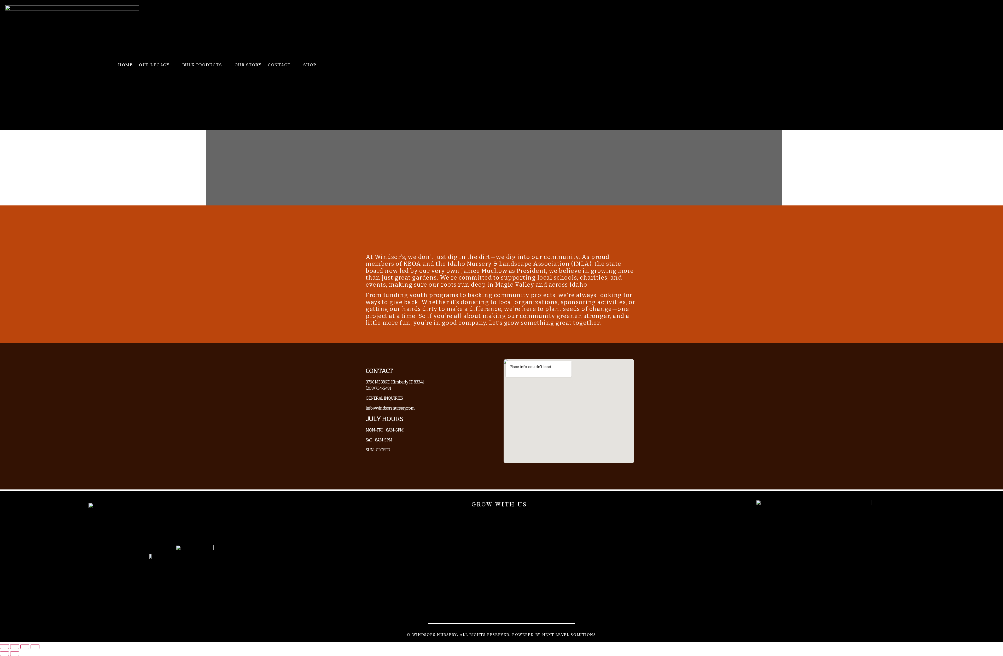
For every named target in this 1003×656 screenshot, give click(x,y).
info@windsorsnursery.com (391, 408)
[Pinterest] (470, 517)
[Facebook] (484, 517)
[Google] (513, 517)
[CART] (937, 65)
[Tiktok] (528, 517)
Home (125, 65)
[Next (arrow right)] (14, 653)
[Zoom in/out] (4, 646)
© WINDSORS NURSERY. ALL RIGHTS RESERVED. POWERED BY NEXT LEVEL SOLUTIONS (501, 634)
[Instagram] (499, 517)
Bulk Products (202, 65)
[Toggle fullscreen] (14, 646)
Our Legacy (154, 65)
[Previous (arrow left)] (4, 653)
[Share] (24, 646)
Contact (279, 65)
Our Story (248, 65)
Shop (309, 65)
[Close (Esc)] (35, 646)
